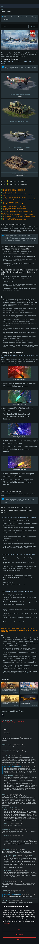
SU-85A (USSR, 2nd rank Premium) (19, 121)
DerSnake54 (5, 744)
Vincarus (6, 835)
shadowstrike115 (6, 829)
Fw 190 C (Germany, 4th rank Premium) (19, 147)
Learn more (6, 923)
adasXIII (4, 794)
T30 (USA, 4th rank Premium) (19, 174)
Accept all (19, 934)
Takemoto (4, 900)
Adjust (19, 939)
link (28, 673)
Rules (5, 730)
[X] (2, 715)
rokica (5, 823)
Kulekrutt (4, 737)
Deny (19, 929)
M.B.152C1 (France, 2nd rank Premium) (19, 94)
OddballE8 (5, 881)
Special (32, 26)
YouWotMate (5, 849)
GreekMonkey (7, 870)
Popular (7, 733)
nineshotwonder (6, 756)
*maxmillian (5, 750)
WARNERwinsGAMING (10, 840)
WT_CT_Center (6, 890)
